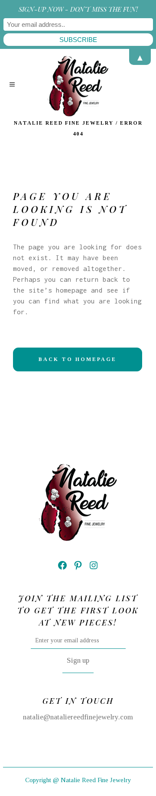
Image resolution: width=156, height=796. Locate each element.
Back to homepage (78, 359)
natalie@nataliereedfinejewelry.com (78, 717)
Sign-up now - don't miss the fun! (78, 9)
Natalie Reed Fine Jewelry (64, 123)
